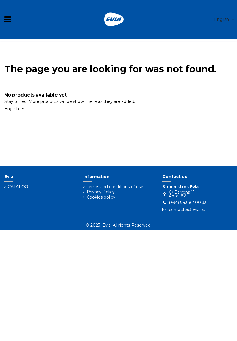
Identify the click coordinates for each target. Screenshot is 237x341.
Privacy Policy (101, 192)
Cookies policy (101, 197)
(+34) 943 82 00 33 (188, 202)
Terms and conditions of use (115, 187)
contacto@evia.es (187, 209)
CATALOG (18, 187)
